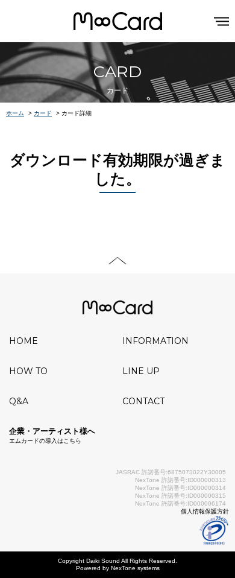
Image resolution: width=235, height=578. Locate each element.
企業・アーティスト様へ (52, 435)
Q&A (18, 401)
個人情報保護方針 (205, 511)
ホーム (15, 113)
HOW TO (28, 371)
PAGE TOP (117, 260)
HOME (23, 340)
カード (43, 113)
